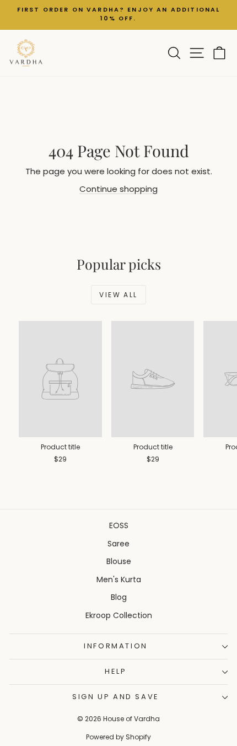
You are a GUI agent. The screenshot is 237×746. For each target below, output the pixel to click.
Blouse (118, 561)
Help (115, 671)
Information (116, 646)
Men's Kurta (118, 579)
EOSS (118, 525)
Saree (118, 543)
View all (118, 294)
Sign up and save (115, 696)
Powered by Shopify (118, 737)
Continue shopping (118, 189)
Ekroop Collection (118, 615)
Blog (119, 597)
